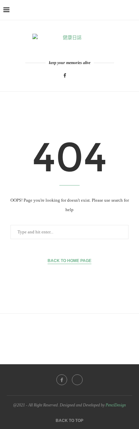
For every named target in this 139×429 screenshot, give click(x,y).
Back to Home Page (69, 260)
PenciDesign (116, 405)
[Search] (132, 10)
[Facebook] (64, 75)
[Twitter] (74, 75)
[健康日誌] (69, 44)
